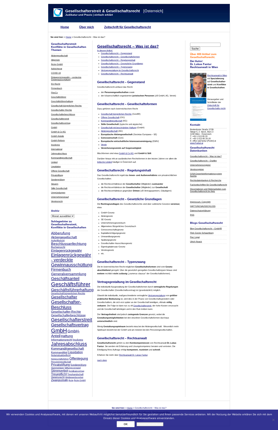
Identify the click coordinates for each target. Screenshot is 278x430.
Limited (54, 162)
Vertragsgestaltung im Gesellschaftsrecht (120, 70)
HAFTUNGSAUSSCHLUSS (202, 206)
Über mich (86, 27)
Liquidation (56, 166)
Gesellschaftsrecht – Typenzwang (116, 67)
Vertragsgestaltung (156, 295)
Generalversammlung (68, 274)
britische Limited (104, 162)
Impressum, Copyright (200, 202)
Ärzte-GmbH (57, 64)
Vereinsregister (197, 169)
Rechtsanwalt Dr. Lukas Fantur (133, 355)
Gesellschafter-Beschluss (66, 304)
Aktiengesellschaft (59, 55)
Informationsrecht (61, 339)
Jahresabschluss (59, 153)
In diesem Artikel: (105, 50)
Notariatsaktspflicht (61, 355)
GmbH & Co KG (58, 132)
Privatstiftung (57, 175)
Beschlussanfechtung (68, 244)
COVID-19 (56, 73)
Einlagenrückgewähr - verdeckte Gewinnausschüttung (71, 260)
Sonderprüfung (58, 179)
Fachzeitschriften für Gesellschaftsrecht (208, 185)
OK (126, 424)
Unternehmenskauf (60, 197)
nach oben (102, 360)
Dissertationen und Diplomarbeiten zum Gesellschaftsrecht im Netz (208, 190)
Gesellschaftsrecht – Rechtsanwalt (117, 74)
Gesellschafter (64, 297)
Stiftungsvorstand (72, 368)
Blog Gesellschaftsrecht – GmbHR (206, 228)
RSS (192, 215)
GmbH (54, 127)
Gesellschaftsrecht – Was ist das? (206, 156)
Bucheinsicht (58, 247)
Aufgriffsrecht (57, 240)
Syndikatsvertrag (76, 371)
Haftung (67, 336)
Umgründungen (58, 192)
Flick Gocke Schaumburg (202, 233)
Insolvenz (55, 145)
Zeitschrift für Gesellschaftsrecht (127, 27)
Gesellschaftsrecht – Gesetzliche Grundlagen (122, 63)
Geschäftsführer (58, 97)
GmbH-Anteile (57, 136)
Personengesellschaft (61, 362)
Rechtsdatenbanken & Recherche (205, 180)
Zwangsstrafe (59, 380)
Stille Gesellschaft (59, 188)
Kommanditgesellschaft (61, 158)
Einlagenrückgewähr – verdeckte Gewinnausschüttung (66, 78)
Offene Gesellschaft (60, 171)
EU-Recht (55, 84)
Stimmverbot (59, 370)
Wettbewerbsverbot (74, 377)
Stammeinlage (57, 368)
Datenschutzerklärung (200, 210)
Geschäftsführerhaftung (62, 101)
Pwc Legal (195, 237)
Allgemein (55, 60)
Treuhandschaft (75, 374)
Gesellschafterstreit (60, 119)
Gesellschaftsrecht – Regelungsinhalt (118, 60)
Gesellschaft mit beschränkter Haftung (118, 127)
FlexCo (54, 92)
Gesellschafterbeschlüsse (63, 114)
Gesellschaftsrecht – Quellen (203, 161)
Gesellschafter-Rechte (61, 110)
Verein (104, 144)
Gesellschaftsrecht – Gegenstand (116, 53)
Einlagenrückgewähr (66, 251)
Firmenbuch (56, 88)
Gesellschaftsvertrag (60, 123)
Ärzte (70, 380)
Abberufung (60, 233)
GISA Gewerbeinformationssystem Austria (206, 175)
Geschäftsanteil (65, 278)
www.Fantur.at (196, 143)
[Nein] (273, 420)
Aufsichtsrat (56, 68)
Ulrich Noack (196, 241)
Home (65, 27)
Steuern (54, 184)
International (56, 149)
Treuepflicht (59, 374)
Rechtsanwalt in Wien (217, 75)
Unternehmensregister (200, 165)
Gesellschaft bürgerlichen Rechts (66, 106)
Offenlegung (78, 358)
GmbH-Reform (58, 140)
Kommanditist (59, 352)
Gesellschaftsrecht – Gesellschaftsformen (120, 57)
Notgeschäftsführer (60, 359)
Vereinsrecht (57, 201)
